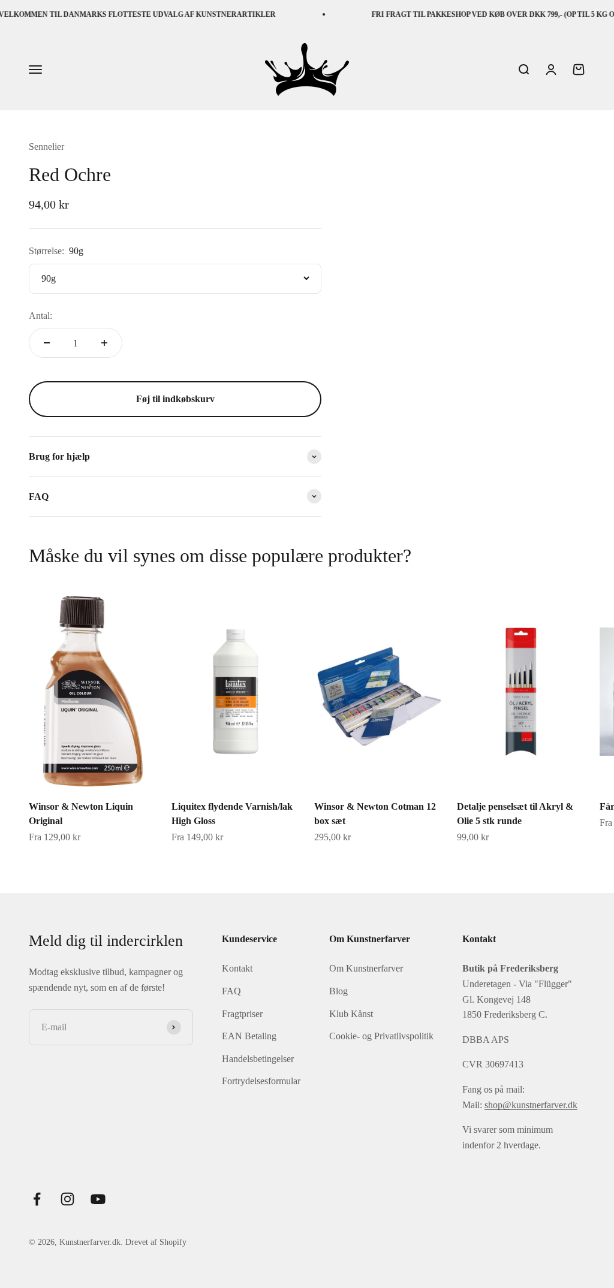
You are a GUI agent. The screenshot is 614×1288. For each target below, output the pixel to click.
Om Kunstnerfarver (366, 968)
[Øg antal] (104, 342)
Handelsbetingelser (258, 1059)
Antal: (40, 315)
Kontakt (237, 968)
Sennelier (46, 146)
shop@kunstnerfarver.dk (530, 1105)
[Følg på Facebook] (37, 1199)
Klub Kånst (351, 1014)
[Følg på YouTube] (98, 1199)
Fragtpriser (242, 1014)
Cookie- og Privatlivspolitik (381, 1036)
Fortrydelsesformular (261, 1081)
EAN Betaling (249, 1036)
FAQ (231, 991)
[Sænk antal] (46, 342)
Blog (338, 991)
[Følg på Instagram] (67, 1199)
